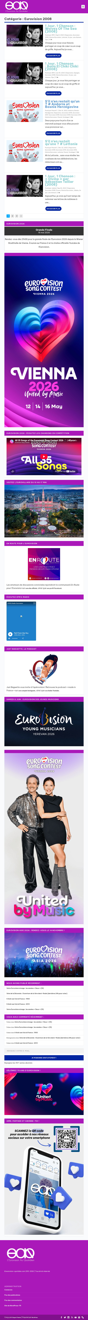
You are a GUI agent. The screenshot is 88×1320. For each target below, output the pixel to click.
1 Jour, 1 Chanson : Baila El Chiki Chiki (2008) (61, 66)
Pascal (60, 117)
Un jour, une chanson (74, 37)
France (58, 190)
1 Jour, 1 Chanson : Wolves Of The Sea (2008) (61, 28)
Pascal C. (55, 110)
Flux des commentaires (13, 1300)
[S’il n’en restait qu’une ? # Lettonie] (25, 151)
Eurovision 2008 (50, 75)
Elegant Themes (16, 1317)
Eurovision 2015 (61, 150)
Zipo (46, 39)
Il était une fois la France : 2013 (18, 1004)
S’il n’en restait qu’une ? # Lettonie (61, 142)
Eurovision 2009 (65, 115)
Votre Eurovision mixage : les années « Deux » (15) (25, 1009)
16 (50, 39)
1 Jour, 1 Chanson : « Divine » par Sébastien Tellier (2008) (60, 180)
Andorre (71, 110)
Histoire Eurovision (55, 37)
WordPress (35, 1317)
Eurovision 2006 (67, 113)
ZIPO (53, 35)
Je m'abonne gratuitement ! (44, 1058)
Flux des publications (12, 1295)
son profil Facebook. (54, 588)
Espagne (76, 73)
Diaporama (68, 35)
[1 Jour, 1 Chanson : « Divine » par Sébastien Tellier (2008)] (25, 186)
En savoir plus (53, 56)
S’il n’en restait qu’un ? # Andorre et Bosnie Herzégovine (62, 104)
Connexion (8, 1290)
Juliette (54, 188)
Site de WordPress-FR (12, 1306)
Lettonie (64, 37)
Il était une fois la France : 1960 (18, 999)
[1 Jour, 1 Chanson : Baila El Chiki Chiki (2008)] (25, 73)
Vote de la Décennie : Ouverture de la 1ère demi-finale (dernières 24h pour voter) (37, 993)
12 (56, 77)
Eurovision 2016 (72, 150)
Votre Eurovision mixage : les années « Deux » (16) (25, 988)
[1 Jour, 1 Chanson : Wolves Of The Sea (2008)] (25, 35)
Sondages (66, 117)
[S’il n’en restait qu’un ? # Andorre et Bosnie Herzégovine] (25, 111)
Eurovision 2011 (76, 115)
